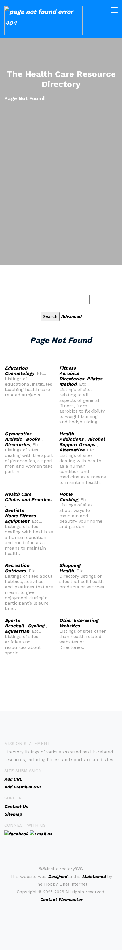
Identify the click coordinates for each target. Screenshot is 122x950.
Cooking (68, 499)
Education (16, 368)
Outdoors (15, 570)
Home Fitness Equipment (20, 518)
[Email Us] (41, 833)
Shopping (69, 565)
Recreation (17, 565)
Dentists (14, 510)
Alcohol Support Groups (82, 441)
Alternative (71, 450)
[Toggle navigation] (114, 10)
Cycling (36, 625)
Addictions (71, 439)
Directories (71, 378)
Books (33, 439)
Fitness (67, 368)
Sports (12, 620)
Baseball (14, 625)
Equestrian (17, 631)
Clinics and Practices (28, 499)
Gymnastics (18, 433)
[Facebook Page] (16, 833)
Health (66, 433)
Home (65, 494)
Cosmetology (19, 373)
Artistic (13, 439)
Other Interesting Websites (78, 623)
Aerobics (69, 373)
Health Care (18, 494)
